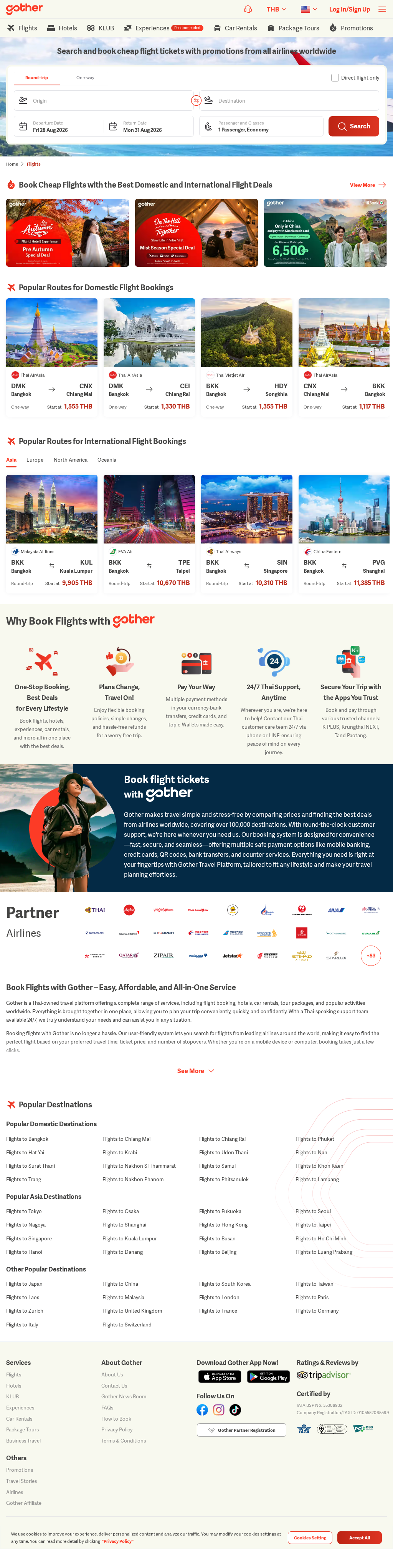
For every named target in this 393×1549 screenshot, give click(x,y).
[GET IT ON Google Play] (268, 1376)
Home (12, 164)
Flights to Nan (311, 1152)
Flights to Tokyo (24, 1211)
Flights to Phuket (315, 1139)
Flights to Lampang (317, 1179)
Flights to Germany (317, 1310)
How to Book (116, 1418)
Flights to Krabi (119, 1152)
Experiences (20, 1407)
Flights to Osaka (120, 1211)
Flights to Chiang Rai (222, 1139)
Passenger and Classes (241, 122)
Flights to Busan (217, 1238)
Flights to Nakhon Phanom (132, 1179)
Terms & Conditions (123, 1440)
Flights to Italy (22, 1324)
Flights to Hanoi (24, 1252)
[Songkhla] (246, 332)
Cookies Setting (310, 1537)
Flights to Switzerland (127, 1324)
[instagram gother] (219, 1410)
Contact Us (114, 1385)
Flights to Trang (23, 1179)
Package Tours (22, 1429)
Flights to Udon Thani (223, 1152)
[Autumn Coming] (67, 232)
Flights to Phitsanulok (224, 1179)
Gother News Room (123, 1396)
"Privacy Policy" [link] (118, 1541)
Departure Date (48, 122)
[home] (24, 9)
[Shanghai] (344, 509)
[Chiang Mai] (51, 332)
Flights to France (218, 1310)
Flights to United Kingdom (132, 1310)
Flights (13, 1374)
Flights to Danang (122, 1252)
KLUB (12, 1396)
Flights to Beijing (217, 1252)
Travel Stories (21, 1481)
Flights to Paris (312, 1297)
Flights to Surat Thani (30, 1166)
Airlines (14, 1492)
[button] (104, 100)
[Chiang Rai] (149, 332)
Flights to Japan (24, 1284)
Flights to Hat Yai (25, 1152)
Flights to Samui (217, 1166)
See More (190, 1071)
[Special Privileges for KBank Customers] (325, 232)
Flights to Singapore (29, 1238)
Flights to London (219, 1297)
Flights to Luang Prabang (324, 1252)
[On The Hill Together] (196, 232)
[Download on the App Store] (219, 1376)
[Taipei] (149, 509)
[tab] (37, 77)
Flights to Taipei (313, 1224)
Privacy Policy (116, 1429)
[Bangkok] (344, 332)
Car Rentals (19, 1418)
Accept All (359, 1537)
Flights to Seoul (313, 1211)
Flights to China (120, 1284)
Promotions (19, 1470)
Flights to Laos (22, 1297)
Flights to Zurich (24, 1310)
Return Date (135, 122)
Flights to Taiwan (315, 1284)
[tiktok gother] (235, 1410)
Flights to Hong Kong (223, 1224)
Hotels (13, 1385)
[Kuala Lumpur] (51, 509)
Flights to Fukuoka (220, 1211)
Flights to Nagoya (26, 1224)
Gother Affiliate (23, 1503)
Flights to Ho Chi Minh (321, 1238)
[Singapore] (246, 509)
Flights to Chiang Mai (126, 1139)
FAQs (107, 1407)
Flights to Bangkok (27, 1139)
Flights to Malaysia (123, 1297)
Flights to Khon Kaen (319, 1166)
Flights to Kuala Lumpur (129, 1238)
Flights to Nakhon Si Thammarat (139, 1166)
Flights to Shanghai (124, 1224)
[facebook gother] (202, 1410)
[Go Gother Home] (24, 9)
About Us (112, 1374)
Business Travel (23, 1440)
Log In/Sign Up (349, 9)
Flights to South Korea (225, 1284)
